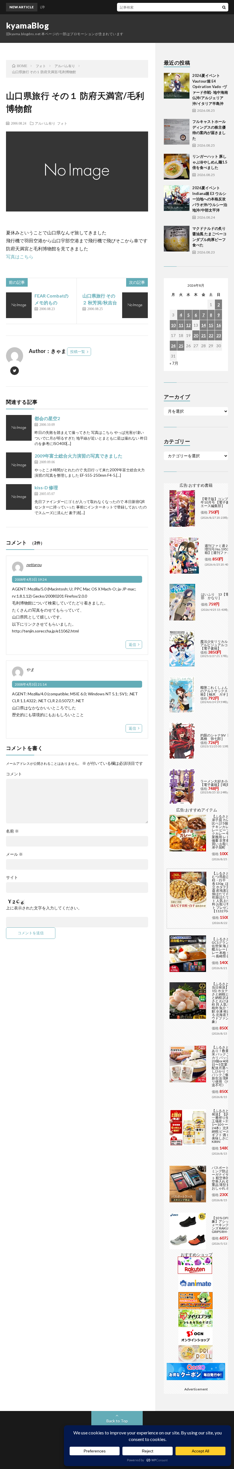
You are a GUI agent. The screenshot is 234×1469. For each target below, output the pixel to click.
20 (195, 335)
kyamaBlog (27, 25)
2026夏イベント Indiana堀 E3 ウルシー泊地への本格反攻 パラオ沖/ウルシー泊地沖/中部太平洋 (209, 198)
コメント (14, 774)
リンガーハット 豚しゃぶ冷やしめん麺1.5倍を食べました (209, 162)
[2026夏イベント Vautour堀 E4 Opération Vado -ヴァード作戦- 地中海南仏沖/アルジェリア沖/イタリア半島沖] (176, 86)
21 (203, 335)
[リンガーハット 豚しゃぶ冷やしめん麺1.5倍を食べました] (176, 166)
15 (211, 325)
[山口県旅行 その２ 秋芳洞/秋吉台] (135, 305)
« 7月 (174, 363)
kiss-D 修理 (46, 487)
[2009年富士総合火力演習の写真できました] (19, 465)
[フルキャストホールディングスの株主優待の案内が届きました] (176, 132)
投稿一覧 (77, 351)
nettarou (34, 564)
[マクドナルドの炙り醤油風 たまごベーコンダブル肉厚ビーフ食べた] (176, 239)
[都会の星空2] (19, 428)
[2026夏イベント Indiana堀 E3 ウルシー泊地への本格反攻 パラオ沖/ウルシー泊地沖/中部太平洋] (176, 198)
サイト (12, 877)
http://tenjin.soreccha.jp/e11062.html (45, 630)
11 (181, 325)
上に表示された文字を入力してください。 (44, 908)
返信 (132, 644)
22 (211, 335)
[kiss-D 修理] (19, 497)
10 (173, 325)
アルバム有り (45, 123)
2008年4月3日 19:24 (31, 579)
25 (181, 345)
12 (188, 325)
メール (14, 854)
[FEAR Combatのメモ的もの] (19, 305)
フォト (62, 123)
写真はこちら (19, 256)
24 (173, 345)
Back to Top (117, 1420)
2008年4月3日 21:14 (31, 684)
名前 (12, 831)
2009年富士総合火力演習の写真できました (78, 455)
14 (203, 325)
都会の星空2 (47, 418)
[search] (224, 7)
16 (218, 325)
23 (218, 335)
